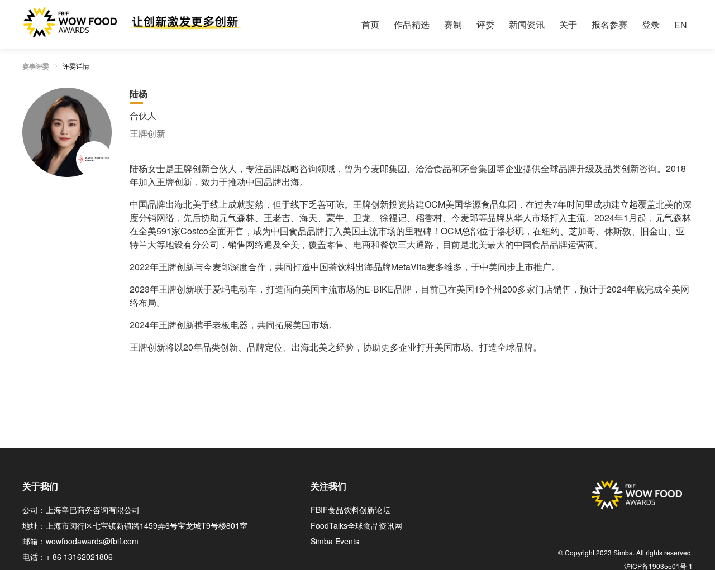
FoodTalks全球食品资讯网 (356, 525)
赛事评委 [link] (35, 66)
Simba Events (335, 541)
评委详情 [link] (76, 65)
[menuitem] (370, 24)
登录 (651, 24)
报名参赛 (609, 24)
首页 (370, 24)
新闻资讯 (527, 24)
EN (680, 25)
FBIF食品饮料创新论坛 (350, 509)
